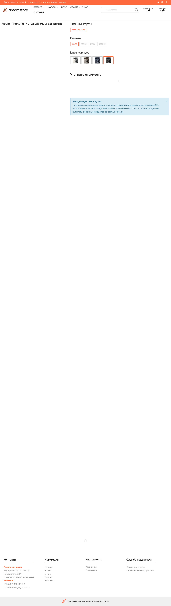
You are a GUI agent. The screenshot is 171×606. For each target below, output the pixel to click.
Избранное (91, 567)
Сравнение (91, 570)
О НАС (85, 7)
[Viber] (166, 2)
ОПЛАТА (74, 7)
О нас (48, 574)
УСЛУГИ (51, 7)
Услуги (48, 570)
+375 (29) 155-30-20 (15, 2)
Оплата (48, 577)
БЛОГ (64, 7)
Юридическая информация (140, 570)
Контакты (49, 580)
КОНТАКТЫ (39, 12)
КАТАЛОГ (38, 7)
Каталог (49, 567)
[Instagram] (162, 2)
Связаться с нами (135, 567)
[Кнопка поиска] (136, 9)
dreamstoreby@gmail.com (17, 587)
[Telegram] (158, 2)
